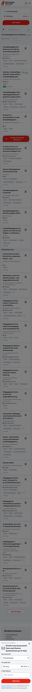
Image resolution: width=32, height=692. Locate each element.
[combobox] (15, 658)
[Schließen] (29, 643)
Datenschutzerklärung (6, 686)
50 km (25, 666)
